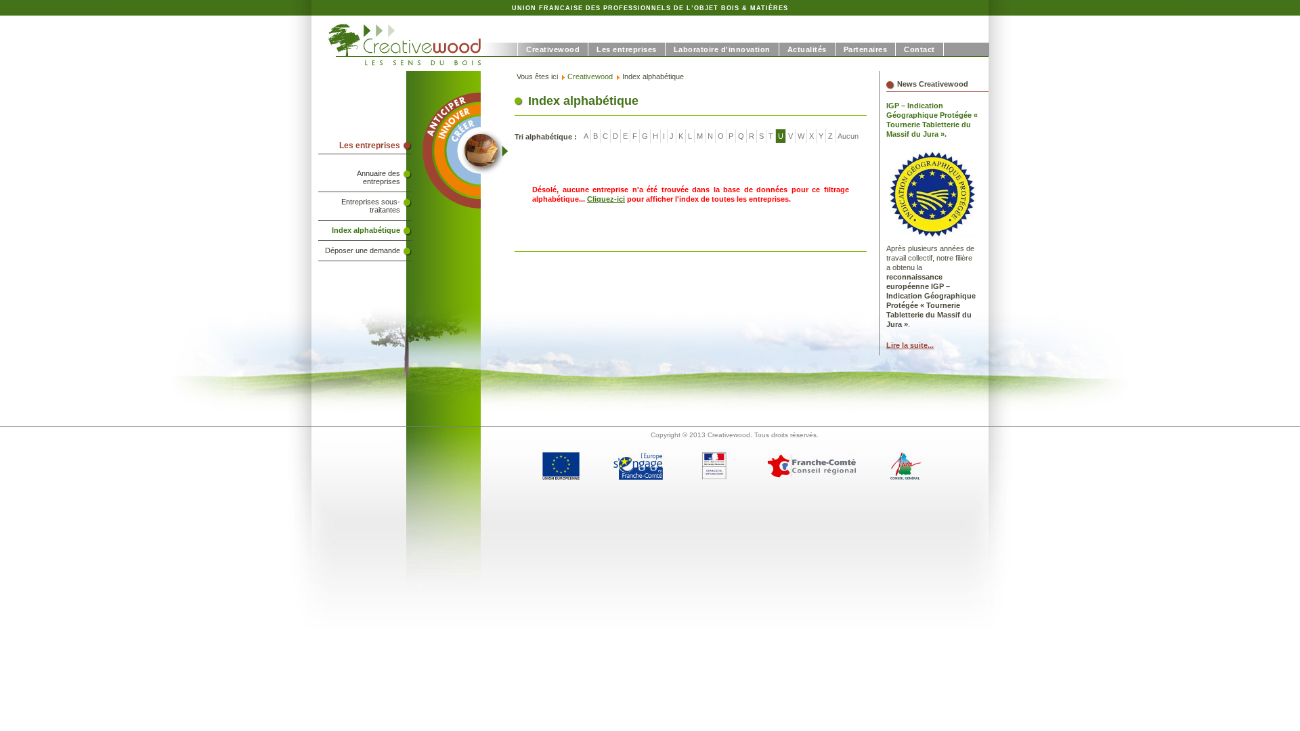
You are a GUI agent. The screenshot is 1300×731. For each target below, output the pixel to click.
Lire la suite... (910, 345)
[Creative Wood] (414, 68)
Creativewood (553, 49)
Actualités (807, 49)
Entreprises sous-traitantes (370, 206)
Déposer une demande (362, 250)
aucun (848, 136)
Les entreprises (627, 49)
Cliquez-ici (606, 199)
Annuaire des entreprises (378, 177)
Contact (919, 49)
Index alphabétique (366, 230)
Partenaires (866, 49)
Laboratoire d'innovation (722, 49)
